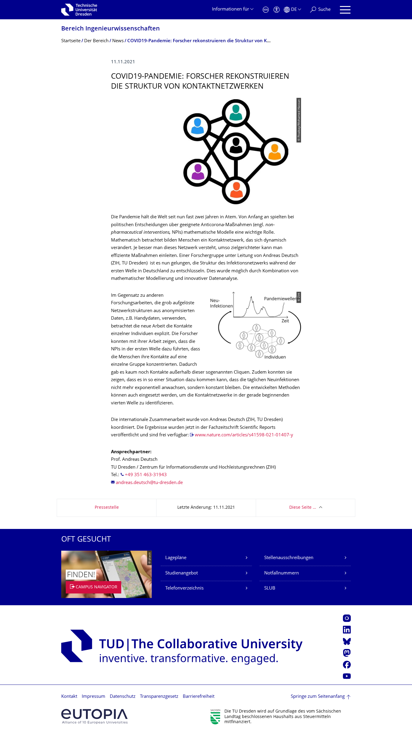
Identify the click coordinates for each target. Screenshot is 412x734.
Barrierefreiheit (198, 696)
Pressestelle (107, 508)
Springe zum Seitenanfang (318, 696)
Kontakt (69, 696)
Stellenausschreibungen (288, 558)
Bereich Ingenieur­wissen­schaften (110, 29)
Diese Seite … (302, 508)
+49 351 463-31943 (146, 475)
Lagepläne (175, 558)
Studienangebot (181, 573)
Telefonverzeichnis (184, 588)
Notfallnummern (281, 573)
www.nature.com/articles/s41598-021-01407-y (244, 435)
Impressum (93, 696)
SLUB (269, 588)
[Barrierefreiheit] (276, 10)
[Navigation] (345, 10)
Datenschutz (122, 696)
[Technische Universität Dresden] (79, 9)
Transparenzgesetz (159, 696)
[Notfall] (265, 10)
